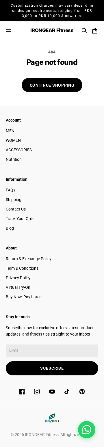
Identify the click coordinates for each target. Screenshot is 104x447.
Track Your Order (21, 218)
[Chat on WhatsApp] (86, 429)
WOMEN (13, 140)
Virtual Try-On (18, 287)
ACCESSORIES (19, 150)
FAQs (10, 190)
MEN (10, 130)
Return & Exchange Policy (28, 258)
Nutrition (14, 159)
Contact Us (16, 209)
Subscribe (52, 368)
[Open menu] (9, 30)
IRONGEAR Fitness (42, 434)
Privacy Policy (18, 277)
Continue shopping (52, 85)
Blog (10, 228)
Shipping (13, 199)
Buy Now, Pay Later (23, 297)
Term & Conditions (22, 268)
